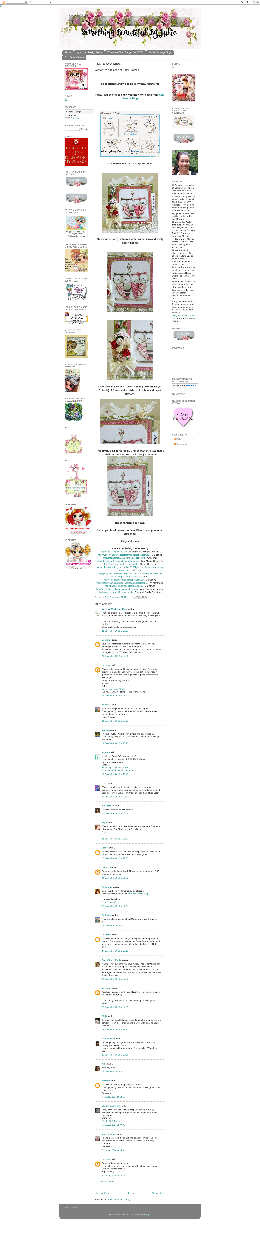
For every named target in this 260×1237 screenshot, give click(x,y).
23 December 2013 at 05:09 (115, 839)
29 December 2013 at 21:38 (115, 1055)
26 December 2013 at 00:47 (115, 906)
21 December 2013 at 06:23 (115, 695)
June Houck (108, 806)
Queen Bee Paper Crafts (113, 689)
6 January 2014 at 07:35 (113, 1125)
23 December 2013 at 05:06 (115, 813)
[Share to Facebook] (142, 597)
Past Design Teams (74, 57)
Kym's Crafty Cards (111, 960)
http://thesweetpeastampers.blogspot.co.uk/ (124, 558)
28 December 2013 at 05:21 (115, 1007)
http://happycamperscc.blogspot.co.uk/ (124, 586)
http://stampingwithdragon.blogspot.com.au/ (118, 561)
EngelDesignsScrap (111, 902)
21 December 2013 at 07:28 (115, 721)
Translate (75, 118)
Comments (181, 444)
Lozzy (105, 783)
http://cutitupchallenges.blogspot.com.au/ (124, 580)
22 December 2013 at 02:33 (115, 797)
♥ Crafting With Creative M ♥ (115, 768)
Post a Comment (107, 1181)
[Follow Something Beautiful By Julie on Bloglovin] (185, 387)
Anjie (104, 822)
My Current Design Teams (89, 52)
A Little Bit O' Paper (111, 1121)
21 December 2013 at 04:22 (115, 656)
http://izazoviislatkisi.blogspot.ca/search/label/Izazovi (122, 583)
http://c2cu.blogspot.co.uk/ (114, 551)
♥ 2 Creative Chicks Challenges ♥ (117, 770)
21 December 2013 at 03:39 (115, 631)
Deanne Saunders (111, 1106)
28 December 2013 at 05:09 (115, 979)
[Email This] (134, 597)
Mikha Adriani (109, 1038)
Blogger (147, 1214)
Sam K (105, 848)
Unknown (106, 640)
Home (68, 52)
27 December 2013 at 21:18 (115, 951)
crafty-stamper (109, 1134)
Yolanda (106, 1081)
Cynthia (106, 730)
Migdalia (106, 752)
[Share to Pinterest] (145, 597)
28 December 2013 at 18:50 (115, 1029)
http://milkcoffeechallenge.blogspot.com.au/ (117, 589)
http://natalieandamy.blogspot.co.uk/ (115, 592)
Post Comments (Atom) (119, 1199)
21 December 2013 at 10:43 (115, 774)
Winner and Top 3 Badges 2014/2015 (125, 52)
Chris (104, 1016)
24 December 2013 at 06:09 (115, 878)
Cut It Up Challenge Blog (114, 609)
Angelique (107, 887)
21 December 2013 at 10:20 (115, 743)
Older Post (158, 1193)
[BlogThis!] (137, 597)
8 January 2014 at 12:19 (113, 1175)
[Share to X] (139, 597)
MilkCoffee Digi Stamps (138, 894)
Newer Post (102, 1193)
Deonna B (107, 867)
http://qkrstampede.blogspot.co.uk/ (121, 564)
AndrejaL (106, 705)
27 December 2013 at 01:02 (115, 925)
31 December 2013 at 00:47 (115, 1072)
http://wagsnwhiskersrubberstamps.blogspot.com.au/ (124, 555)
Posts (179, 439)
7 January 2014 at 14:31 (113, 1150)
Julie (104, 1064)
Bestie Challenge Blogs (160, 52)
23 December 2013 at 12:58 (115, 858)
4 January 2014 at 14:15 (113, 1097)
